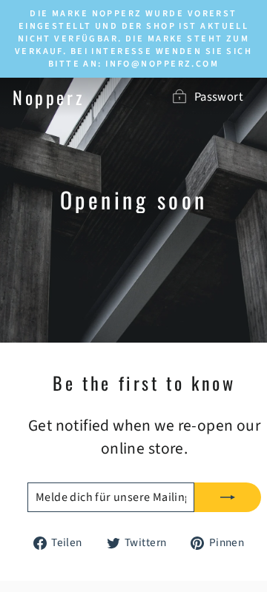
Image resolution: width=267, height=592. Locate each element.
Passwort (218, 97)
